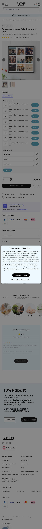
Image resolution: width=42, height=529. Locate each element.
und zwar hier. (7, 271)
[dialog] (21, 265)
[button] (21, 280)
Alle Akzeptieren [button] (21, 275)
